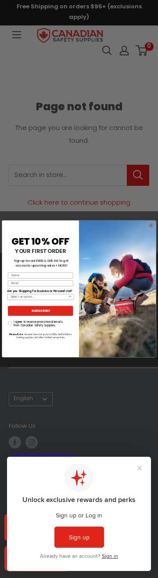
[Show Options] (70, 297)
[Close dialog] (150, 225)
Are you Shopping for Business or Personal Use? (39, 291)
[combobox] (39, 297)
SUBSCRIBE (40, 311)
